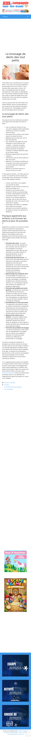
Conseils (6, 384)
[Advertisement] (15, 36)
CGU (20, 732)
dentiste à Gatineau (8, 373)
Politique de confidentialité (11, 732)
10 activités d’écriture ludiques (13, 387)
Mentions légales (22, 731)
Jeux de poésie (8, 389)
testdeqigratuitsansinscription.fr (15, 734)
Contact (24, 732)
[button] (28, 16)
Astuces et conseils (9, 382)
